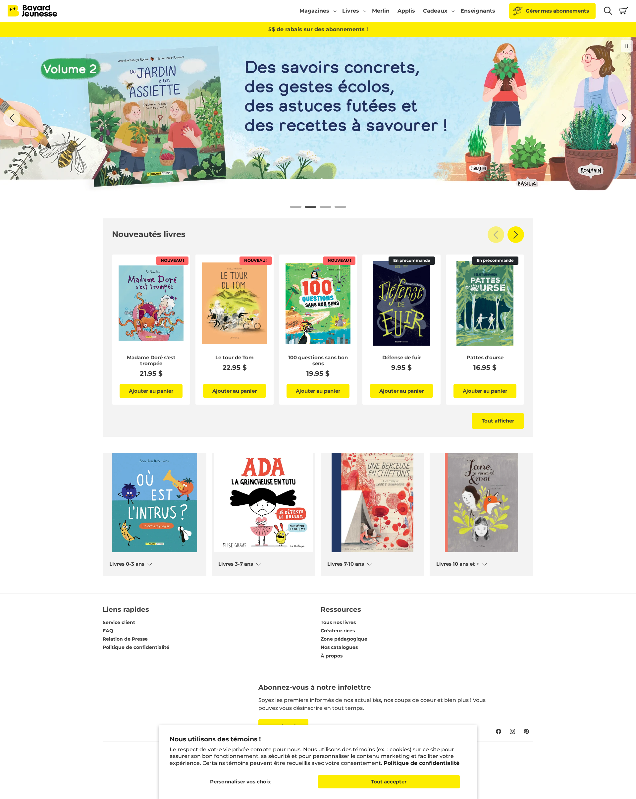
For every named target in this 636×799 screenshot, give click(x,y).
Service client (119, 622)
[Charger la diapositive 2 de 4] (310, 206)
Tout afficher (498, 421)
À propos (332, 656)
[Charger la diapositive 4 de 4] (340, 206)
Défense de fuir (401, 358)
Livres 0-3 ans (126, 564)
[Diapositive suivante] (624, 118)
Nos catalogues (339, 647)
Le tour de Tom (234, 358)
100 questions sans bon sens (318, 361)
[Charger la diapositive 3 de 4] (325, 206)
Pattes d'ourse (485, 358)
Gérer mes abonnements (557, 11)
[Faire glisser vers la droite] (515, 234)
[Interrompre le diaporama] (627, 46)
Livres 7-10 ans (345, 564)
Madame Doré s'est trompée (151, 361)
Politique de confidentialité (421, 763)
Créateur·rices (338, 631)
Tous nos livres (338, 622)
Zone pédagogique (344, 639)
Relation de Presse (125, 639)
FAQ (108, 631)
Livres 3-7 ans (235, 564)
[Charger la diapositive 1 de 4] (295, 206)
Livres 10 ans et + (457, 564)
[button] (316, 11)
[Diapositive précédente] (12, 118)
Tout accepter (388, 781)
